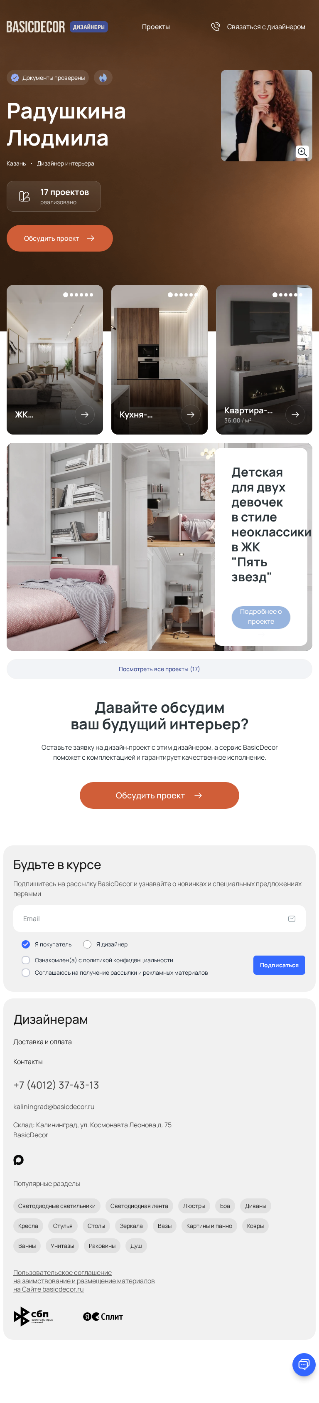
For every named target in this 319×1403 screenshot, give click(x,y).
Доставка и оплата (42, 1041)
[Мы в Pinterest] (35, 1160)
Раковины (102, 1246)
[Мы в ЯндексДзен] (69, 1160)
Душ (136, 1246)
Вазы (165, 1226)
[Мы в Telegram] (86, 1160)
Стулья (63, 1226)
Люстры (194, 1206)
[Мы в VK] (52, 1160)
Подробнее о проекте (261, 616)
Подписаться (279, 965)
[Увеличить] (302, 152)
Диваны (255, 1206)
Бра (225, 1206)
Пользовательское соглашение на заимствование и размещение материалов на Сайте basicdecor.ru (84, 1280)
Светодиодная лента (139, 1206)
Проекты (156, 26)
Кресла (28, 1226)
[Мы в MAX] (18, 1160)
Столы (96, 1226)
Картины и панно (209, 1226)
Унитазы (62, 1246)
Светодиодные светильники (57, 1206)
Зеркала (131, 1226)
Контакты (28, 1061)
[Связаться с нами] (304, 1364)
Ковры (255, 1226)
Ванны (27, 1246)
